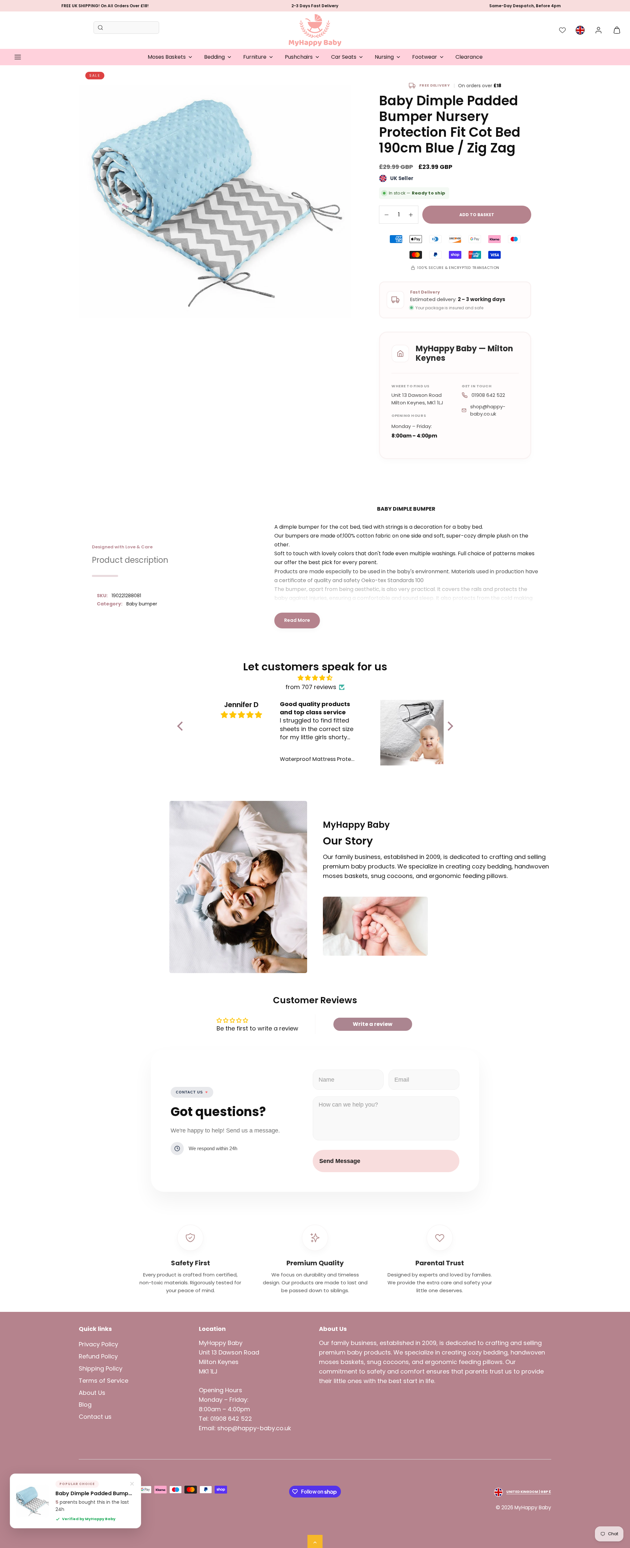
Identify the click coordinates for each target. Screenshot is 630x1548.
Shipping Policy (100, 1368)
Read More (297, 620)
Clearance (469, 57)
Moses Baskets (167, 57)
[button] (18, 57)
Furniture (254, 57)
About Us (92, 1393)
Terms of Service (103, 1380)
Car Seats (343, 57)
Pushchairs (299, 57)
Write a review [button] (372, 1024)
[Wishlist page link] (562, 30)
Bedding (214, 57)
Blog (85, 1404)
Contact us (95, 1417)
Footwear (424, 57)
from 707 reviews (310, 687)
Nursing (384, 57)
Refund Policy (98, 1356)
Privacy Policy (98, 1344)
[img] (315, 678)
